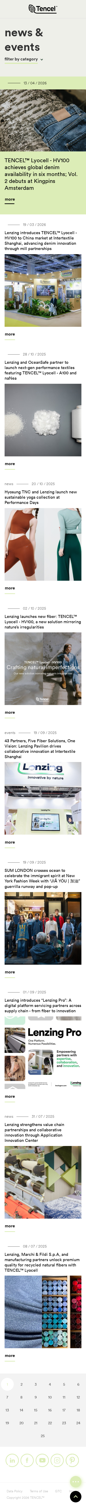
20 (21, 1423)
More (10, 334)
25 (43, 1435)
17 (64, 1410)
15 (35, 1410)
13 (7, 1410)
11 (64, 1397)
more (10, 199)
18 (78, 1410)
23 (64, 1423)
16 (50, 1410)
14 (21, 1410)
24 (78, 1423)
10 (50, 1397)
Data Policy (14, 1491)
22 (50, 1423)
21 (35, 1423)
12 (78, 1397)
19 (7, 1423)
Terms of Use (39, 1491)
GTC (58, 1491)
